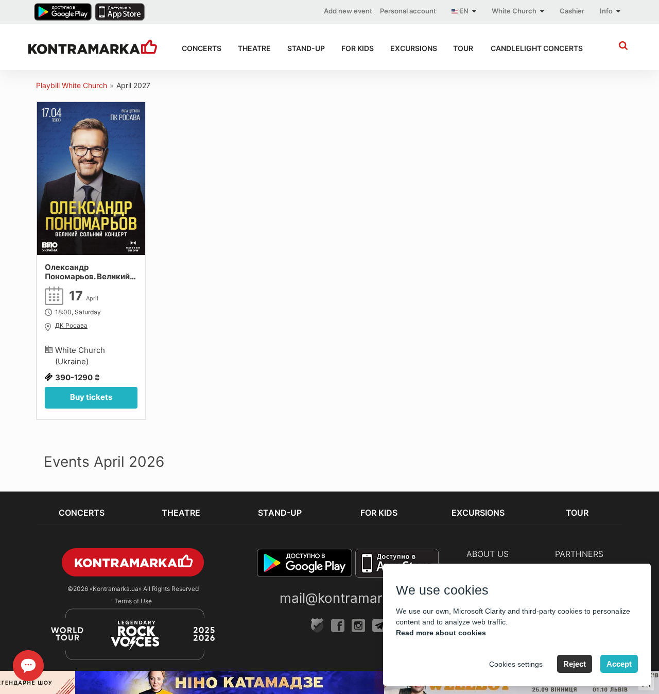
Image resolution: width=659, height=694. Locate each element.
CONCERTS (200, 48)
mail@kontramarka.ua (348, 598)
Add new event (348, 11)
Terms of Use (133, 601)
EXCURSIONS (412, 48)
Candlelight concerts (534, 48)
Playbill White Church (71, 85)
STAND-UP (305, 48)
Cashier (572, 11)
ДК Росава (71, 325)
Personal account (408, 11)
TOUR (462, 48)
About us (487, 554)
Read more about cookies (441, 633)
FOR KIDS (356, 48)
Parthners (579, 554)
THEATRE (253, 48)
